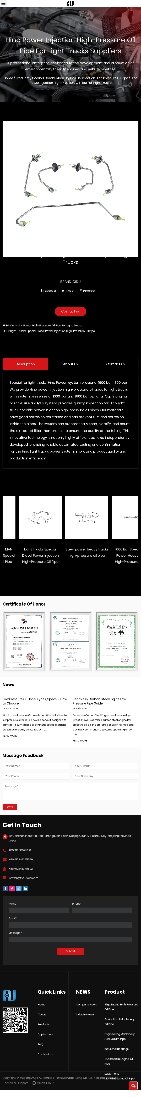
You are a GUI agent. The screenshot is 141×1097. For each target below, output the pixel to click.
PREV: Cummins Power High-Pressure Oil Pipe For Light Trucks (42, 325)
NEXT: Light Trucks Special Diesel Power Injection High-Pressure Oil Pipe (49, 331)
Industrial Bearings (117, 1049)
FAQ (40, 1044)
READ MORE (10, 740)
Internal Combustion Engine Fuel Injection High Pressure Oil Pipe (80, 78)
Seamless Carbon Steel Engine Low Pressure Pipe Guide (29, 701)
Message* (15, 933)
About (42, 1014)
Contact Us (45, 1054)
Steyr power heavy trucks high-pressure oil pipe (70, 552)
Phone (76, 903)
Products (23, 78)
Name (12, 903)
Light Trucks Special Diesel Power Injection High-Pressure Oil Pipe (24, 555)
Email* (13, 918)
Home (8, 78)
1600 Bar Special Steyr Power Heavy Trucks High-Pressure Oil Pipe (117, 555)
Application (45, 1034)
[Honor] (24, 641)
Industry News (85, 1014)
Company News (86, 1004)
